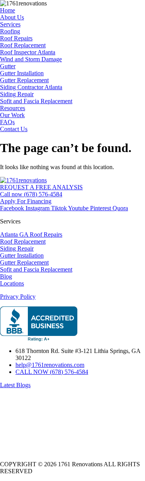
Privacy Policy (18, 296)
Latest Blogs (15, 385)
